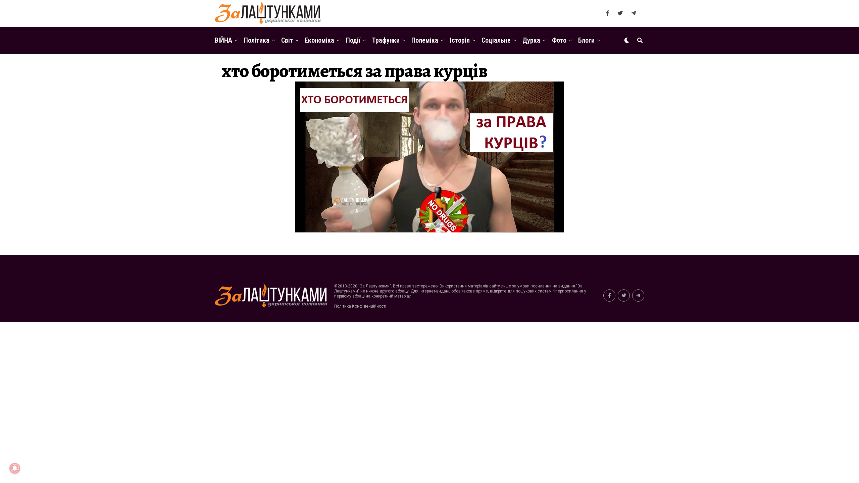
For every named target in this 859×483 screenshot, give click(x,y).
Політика (256, 40)
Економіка (319, 40)
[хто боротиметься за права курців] (429, 230)
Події (353, 40)
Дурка (531, 40)
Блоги (586, 40)
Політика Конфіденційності (360, 306)
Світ (287, 40)
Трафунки (386, 40)
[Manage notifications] (14, 468)
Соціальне (496, 40)
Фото (559, 40)
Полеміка (424, 40)
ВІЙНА (223, 40)
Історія (460, 40)
